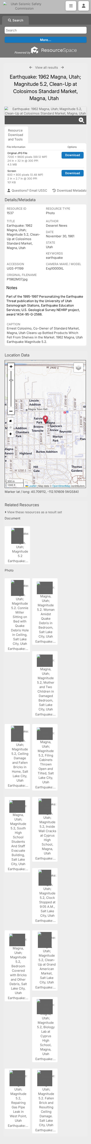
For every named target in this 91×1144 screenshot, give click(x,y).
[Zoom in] (11, 366)
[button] (45, 419)
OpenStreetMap (61, 486)
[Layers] (78, 367)
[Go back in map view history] (10, 434)
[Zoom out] (11, 411)
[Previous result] (31, 67)
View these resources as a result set (34, 512)
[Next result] (62, 67)
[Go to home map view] (10, 421)
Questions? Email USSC (29, 190)
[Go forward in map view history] (10, 427)
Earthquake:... (18, 561)
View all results (46, 67)
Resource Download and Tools (15, 134)
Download (72, 155)
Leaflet (32, 486)
